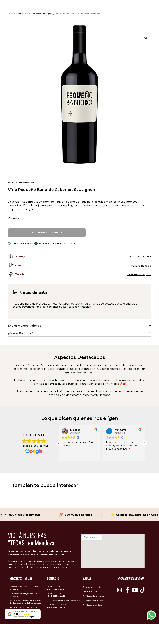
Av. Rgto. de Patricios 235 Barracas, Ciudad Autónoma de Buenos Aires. (25, 601)
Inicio (11, 13)
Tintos (26, 13)
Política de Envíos (91, 591)
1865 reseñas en (24, 617)
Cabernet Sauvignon (42, 13)
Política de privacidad (92, 605)
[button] (146, 38)
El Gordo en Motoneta (21, 182)
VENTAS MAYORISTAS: (57, 606)
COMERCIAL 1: (55, 588)
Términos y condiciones (93, 600)
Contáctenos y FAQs (92, 587)
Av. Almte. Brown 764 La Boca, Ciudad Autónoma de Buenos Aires (25, 608)
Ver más (13, 218)
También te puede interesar (45, 485)
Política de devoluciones (93, 596)
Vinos (18, 13)
